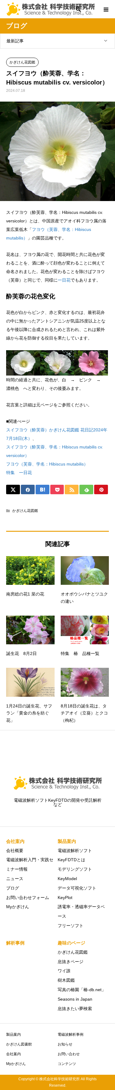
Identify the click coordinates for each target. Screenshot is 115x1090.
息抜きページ (70, 961)
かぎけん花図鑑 (22, 62)
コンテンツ (67, 1064)
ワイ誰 (64, 970)
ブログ (12, 888)
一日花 (64, 280)
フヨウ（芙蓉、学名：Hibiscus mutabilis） (47, 464)
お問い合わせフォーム (27, 897)
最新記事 (15, 40)
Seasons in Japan (75, 999)
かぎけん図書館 (19, 1044)
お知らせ (65, 1044)
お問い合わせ (69, 1054)
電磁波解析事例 (70, 1034)
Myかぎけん (17, 906)
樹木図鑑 (66, 980)
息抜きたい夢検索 (75, 1008)
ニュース (14, 878)
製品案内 (13, 1034)
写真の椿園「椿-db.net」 (82, 989)
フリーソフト (70, 925)
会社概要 (14, 850)
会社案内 (13, 1054)
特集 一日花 (19, 472)
